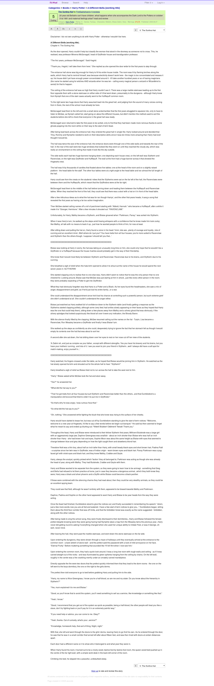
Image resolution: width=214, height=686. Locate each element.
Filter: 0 (148, 2)
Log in (160, 2)
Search (76, 2)
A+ (63, 28)
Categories (54, 8)
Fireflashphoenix (83, 11)
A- (52, 28)
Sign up (94, 671)
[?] (139, 22)
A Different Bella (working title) (103, 8)
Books (66, 8)
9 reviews (95, 11)
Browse (65, 2)
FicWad (53, 2)
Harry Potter (78, 8)
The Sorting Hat (65, 12)
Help (86, 2)
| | (81, 28)
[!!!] (136, 22)
